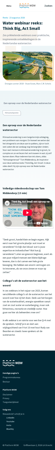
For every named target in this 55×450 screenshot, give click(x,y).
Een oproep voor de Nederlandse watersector (27, 103)
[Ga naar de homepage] (27, 6)
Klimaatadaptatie (12, 113)
